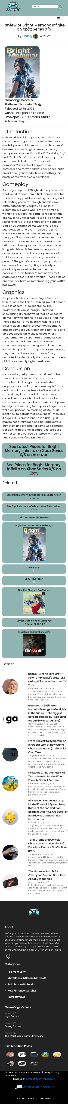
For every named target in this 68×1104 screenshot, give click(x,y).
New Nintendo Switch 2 (21, 990)
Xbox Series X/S (28, 104)
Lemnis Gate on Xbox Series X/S (34, 620)
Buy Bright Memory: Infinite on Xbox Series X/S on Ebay (34, 508)
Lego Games (12, 1016)
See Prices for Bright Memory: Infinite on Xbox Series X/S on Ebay (34, 469)
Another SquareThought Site (38, 1086)
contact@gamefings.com (40, 1078)
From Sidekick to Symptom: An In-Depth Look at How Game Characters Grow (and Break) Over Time (47, 746)
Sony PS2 (34, 567)
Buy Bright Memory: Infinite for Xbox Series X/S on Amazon (34, 496)
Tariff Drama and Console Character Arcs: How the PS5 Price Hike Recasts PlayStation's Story (48, 845)
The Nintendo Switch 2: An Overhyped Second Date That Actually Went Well (47, 875)
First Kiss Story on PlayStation (34, 590)
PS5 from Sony (16, 972)
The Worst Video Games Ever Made (24, 1036)
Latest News (44, 1098)
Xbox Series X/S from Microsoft (26, 978)
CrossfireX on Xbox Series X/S (34, 632)
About (31, 1098)
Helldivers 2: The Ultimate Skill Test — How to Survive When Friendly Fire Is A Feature (46, 776)
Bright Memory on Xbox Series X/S (34, 525)
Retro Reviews (15, 997)
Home (20, 1098)
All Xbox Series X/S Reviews (34, 517)
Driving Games (13, 1026)
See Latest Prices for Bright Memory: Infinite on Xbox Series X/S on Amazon (34, 450)
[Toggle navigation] (58, 18)
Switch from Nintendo (20, 984)
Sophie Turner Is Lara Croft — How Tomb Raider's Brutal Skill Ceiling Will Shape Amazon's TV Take (47, 679)
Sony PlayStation (34, 578)
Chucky (27, 36)
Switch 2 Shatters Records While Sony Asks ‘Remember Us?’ (34, 1063)
